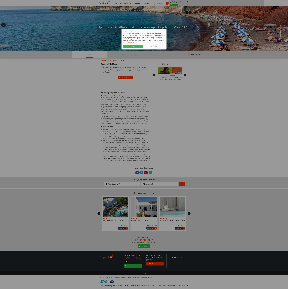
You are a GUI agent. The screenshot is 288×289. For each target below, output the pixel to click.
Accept (133, 46)
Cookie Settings (154, 46)
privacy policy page (132, 42)
